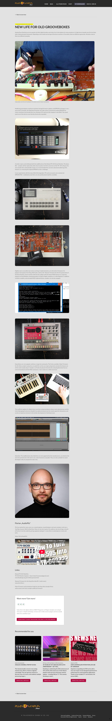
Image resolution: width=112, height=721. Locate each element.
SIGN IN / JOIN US (91, 4)
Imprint (80, 717)
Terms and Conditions (65, 715)
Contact (85, 717)
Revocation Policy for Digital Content (69, 717)
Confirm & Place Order (76, 715)
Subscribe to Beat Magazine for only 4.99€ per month (36, 619)
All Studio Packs (61, 4)
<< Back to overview (20, 14)
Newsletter (90, 717)
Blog (51, 4)
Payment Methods (87, 715)
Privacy (93, 715)
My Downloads (80, 4)
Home (46, 4)
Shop (70, 4)
